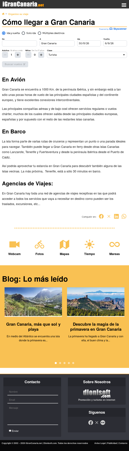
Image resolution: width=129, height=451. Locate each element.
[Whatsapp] (124, 218)
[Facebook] (101, 218)
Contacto (123, 443)
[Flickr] (102, 424)
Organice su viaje (18, 14)
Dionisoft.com (50, 443)
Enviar (15, 430)
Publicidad (112, 443)
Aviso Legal (100, 443)
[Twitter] (109, 218)
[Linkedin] (116, 218)
